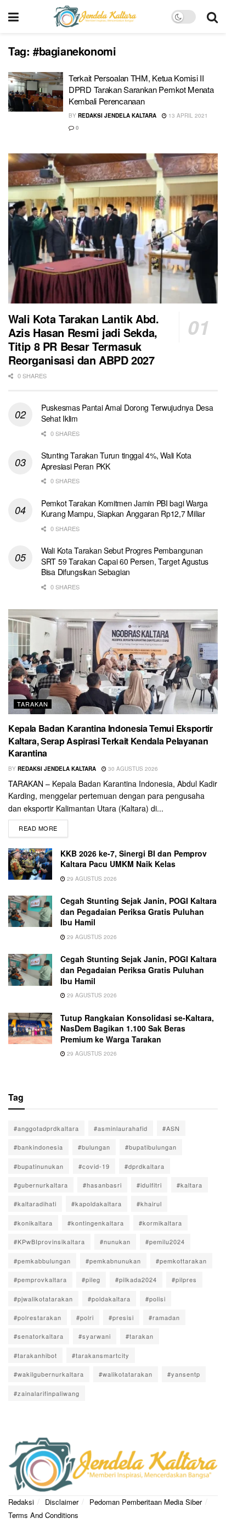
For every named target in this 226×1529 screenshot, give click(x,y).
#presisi (121, 1317)
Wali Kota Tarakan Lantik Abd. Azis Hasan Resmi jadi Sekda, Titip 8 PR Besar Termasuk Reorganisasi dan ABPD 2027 (83, 339)
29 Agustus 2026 (91, 878)
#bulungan (94, 1146)
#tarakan (140, 1336)
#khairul (149, 1203)
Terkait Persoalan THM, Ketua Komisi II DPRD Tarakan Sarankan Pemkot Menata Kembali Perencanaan (141, 89)
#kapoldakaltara (96, 1203)
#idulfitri (149, 1184)
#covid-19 (94, 1166)
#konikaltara (33, 1222)
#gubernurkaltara (41, 1184)
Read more (43, 826)
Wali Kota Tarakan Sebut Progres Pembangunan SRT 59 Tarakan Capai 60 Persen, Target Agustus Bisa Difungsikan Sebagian (124, 561)
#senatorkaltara (39, 1336)
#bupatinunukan (39, 1166)
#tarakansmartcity (100, 1355)
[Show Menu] (13, 16)
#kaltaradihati (35, 1203)
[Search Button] (212, 16)
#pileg (91, 1279)
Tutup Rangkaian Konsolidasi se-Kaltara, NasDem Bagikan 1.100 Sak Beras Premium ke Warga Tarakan (137, 1028)
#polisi (155, 1298)
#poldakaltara (109, 1298)
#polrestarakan (37, 1317)
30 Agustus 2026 (132, 768)
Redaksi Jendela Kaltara (117, 115)
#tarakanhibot (35, 1355)
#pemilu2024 (165, 1241)
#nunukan (115, 1241)
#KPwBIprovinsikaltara (49, 1241)
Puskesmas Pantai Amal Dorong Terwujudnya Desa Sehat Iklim (127, 413)
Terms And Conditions (43, 1515)
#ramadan (164, 1317)
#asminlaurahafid (121, 1128)
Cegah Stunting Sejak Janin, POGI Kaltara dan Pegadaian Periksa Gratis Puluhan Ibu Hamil (138, 911)
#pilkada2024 (136, 1279)
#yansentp (183, 1374)
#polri (85, 1317)
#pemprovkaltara (40, 1279)
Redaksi (21, 1502)
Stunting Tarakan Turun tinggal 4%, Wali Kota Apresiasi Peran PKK (116, 461)
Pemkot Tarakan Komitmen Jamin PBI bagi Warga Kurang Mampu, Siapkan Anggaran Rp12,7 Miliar (124, 509)
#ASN (171, 1128)
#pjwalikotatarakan (43, 1298)
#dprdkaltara (145, 1166)
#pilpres (184, 1279)
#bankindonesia (38, 1146)
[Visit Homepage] (95, 16)
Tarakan (32, 703)
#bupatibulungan (151, 1146)
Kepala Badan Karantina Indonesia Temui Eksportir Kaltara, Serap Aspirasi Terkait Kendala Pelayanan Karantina (110, 740)
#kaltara (189, 1184)
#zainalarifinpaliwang (47, 1393)
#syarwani (94, 1336)
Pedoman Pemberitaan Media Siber (145, 1502)
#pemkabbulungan (42, 1260)
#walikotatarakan (125, 1374)
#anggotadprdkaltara (46, 1128)
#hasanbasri (102, 1184)
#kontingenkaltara (95, 1222)
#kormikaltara (160, 1222)
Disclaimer (61, 1502)
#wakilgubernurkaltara (49, 1374)
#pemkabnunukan (113, 1260)
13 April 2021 (187, 115)
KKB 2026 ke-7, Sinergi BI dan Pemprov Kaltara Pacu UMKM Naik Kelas (133, 859)
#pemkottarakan (181, 1260)
